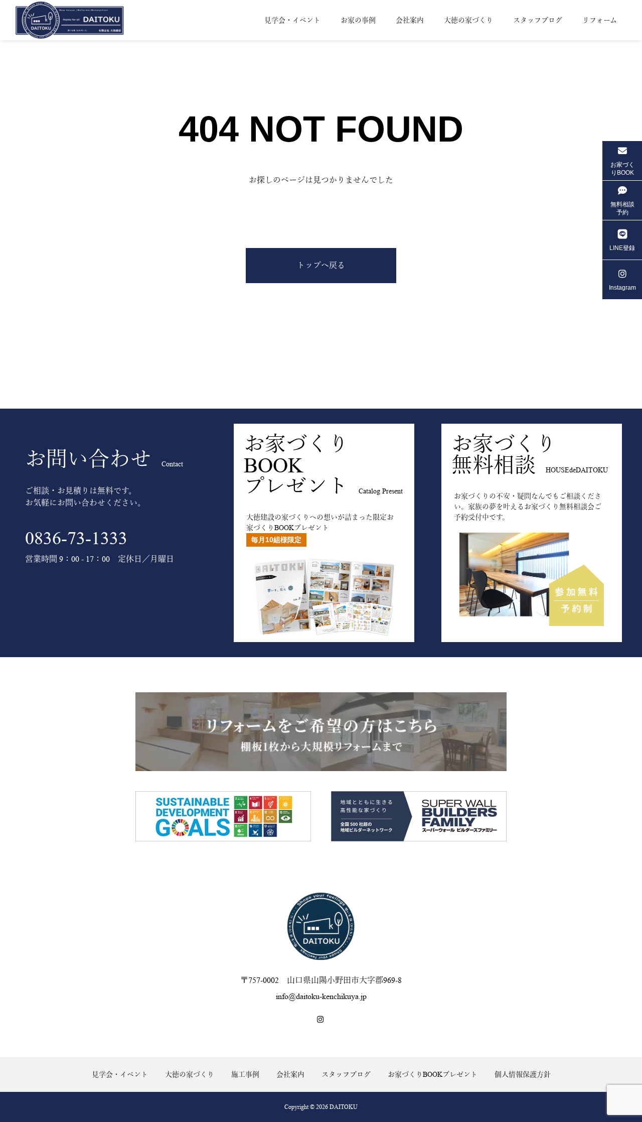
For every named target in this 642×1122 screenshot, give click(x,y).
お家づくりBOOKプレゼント (432, 1074)
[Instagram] (321, 1020)
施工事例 (245, 1074)
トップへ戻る (321, 265)
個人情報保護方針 (523, 1074)
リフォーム (599, 20)
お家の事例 (358, 20)
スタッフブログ (537, 20)
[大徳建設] (77, 20)
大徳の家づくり (468, 20)
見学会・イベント (292, 20)
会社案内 (410, 20)
